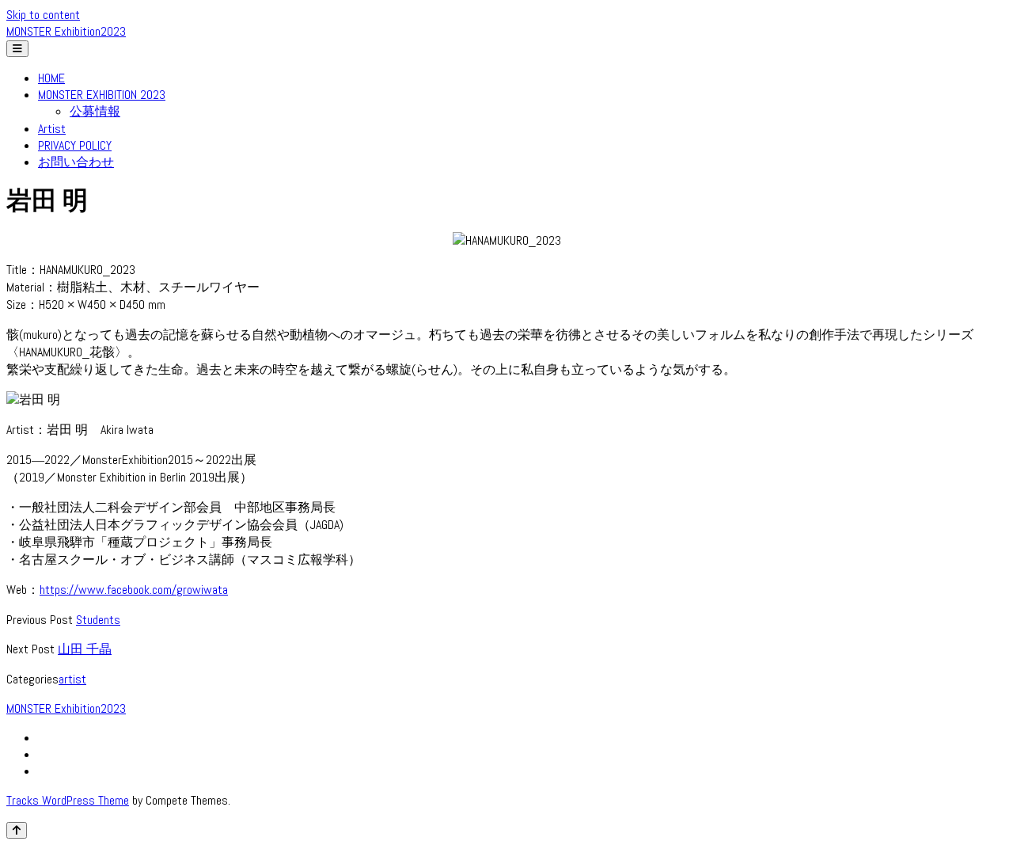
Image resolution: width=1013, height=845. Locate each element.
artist (72, 679)
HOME (51, 78)
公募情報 (95, 111)
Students (98, 619)
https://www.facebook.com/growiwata (134, 589)
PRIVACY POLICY (75, 145)
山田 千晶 (85, 649)
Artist (52, 128)
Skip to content (43, 14)
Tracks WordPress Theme (67, 800)
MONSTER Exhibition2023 (66, 31)
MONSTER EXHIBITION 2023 (101, 94)
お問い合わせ (76, 162)
